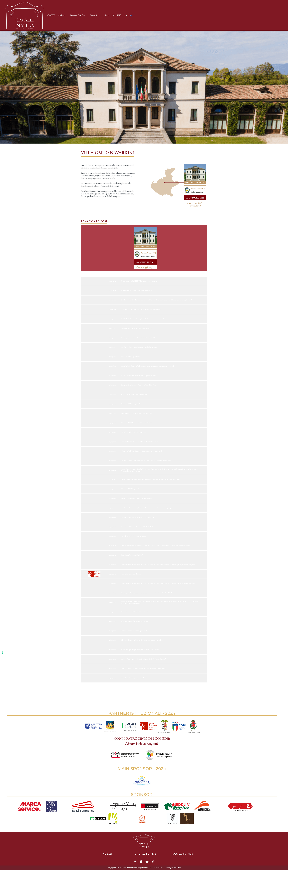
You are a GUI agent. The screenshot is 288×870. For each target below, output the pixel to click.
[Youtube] (147, 861)
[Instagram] (135, 861)
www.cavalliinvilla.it (145, 854)
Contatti (107, 854)
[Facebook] (141, 861)
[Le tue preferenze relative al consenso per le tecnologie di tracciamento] (2, 652)
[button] (144, 248)
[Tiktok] (153, 861)
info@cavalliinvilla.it (182, 854)
